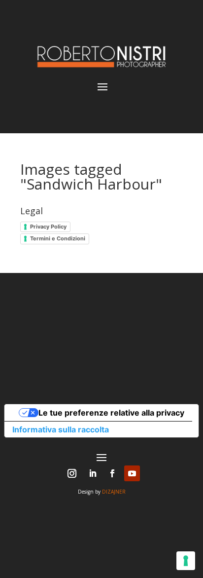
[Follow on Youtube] (132, 473)
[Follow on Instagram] (72, 473)
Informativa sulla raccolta (60, 429)
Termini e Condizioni (57, 238)
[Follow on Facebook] (112, 473)
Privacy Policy (48, 226)
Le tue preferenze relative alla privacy (111, 413)
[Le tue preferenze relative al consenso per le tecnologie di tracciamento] (185, 560)
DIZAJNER (114, 491)
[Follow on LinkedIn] (93, 473)
